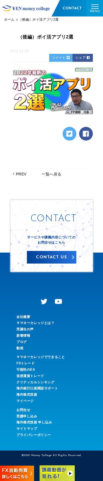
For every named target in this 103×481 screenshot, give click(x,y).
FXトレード (25, 363)
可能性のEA (25, 369)
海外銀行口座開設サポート (37, 388)
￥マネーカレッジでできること (40, 357)
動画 (19, 348)
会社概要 (23, 317)
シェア (81, 58)
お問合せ (23, 410)
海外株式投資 (26, 394)
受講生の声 (25, 329)
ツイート (59, 58)
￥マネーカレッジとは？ (35, 323)
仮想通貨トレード (30, 376)
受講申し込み (26, 416)
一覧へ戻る (51, 174)
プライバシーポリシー (33, 435)
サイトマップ (26, 428)
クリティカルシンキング (35, 382)
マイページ (25, 401)
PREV (21, 174)
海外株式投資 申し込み (34, 422)
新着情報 (23, 335)
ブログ (21, 342)
